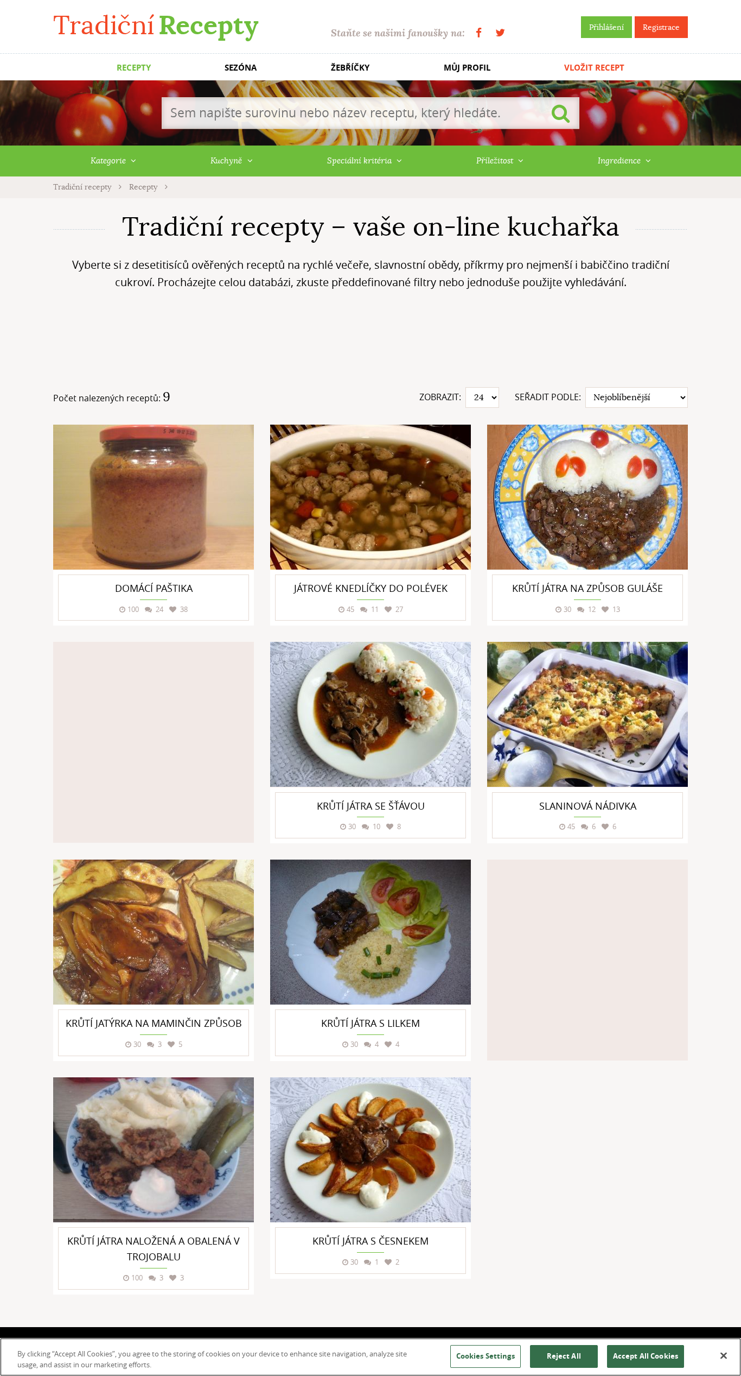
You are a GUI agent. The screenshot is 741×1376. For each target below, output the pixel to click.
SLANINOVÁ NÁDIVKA (587, 805)
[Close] (724, 1356)
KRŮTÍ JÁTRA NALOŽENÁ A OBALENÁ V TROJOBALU (153, 1248)
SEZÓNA (241, 67)
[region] (370, 1357)
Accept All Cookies (645, 1356)
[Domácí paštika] (153, 497)
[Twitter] (500, 33)
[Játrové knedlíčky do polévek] (370, 497)
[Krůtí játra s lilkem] (370, 932)
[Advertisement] (370, 342)
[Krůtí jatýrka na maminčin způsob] (153, 932)
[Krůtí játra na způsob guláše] (587, 497)
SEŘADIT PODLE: (548, 397)
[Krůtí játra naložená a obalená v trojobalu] (153, 1149)
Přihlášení (606, 27)
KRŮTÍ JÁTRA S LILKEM (370, 1023)
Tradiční (155, 25)
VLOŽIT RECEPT (594, 67)
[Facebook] (479, 33)
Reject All (564, 1356)
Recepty (144, 187)
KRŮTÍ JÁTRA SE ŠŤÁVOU (371, 805)
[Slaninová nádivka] (587, 714)
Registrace (661, 27)
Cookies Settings (485, 1356)
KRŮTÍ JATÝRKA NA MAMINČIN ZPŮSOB (154, 1023)
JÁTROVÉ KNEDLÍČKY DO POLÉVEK (371, 588)
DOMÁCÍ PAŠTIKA (154, 588)
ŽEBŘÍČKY (350, 67)
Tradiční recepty (83, 187)
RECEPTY (134, 67)
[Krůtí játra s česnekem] (370, 1149)
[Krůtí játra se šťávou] (370, 714)
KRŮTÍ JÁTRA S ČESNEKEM (370, 1240)
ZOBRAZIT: (440, 397)
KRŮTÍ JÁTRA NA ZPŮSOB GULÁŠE (587, 588)
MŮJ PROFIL (467, 67)
